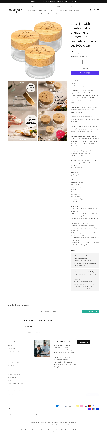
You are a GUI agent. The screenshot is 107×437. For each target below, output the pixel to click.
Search (9, 357)
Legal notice (60, 414)
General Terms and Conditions (16, 363)
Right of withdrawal (13, 366)
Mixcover (13, 414)
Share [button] (73, 250)
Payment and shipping (14, 369)
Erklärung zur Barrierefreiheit (15, 383)
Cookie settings (12, 377)
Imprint (10, 360)
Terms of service (44, 414)
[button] (45, 6)
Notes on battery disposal (15, 374)
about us (10, 380)
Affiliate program (12, 348)
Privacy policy (11, 371)
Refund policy (28, 414)
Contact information (69, 414)
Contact (10, 354)
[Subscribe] (36, 393)
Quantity (73, 59)
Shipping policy (52, 414)
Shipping (80, 53)
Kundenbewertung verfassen (90, 311)
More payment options (85, 77)
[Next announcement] (99, 1)
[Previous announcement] (8, 1)
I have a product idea (13, 351)
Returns (10, 345)
